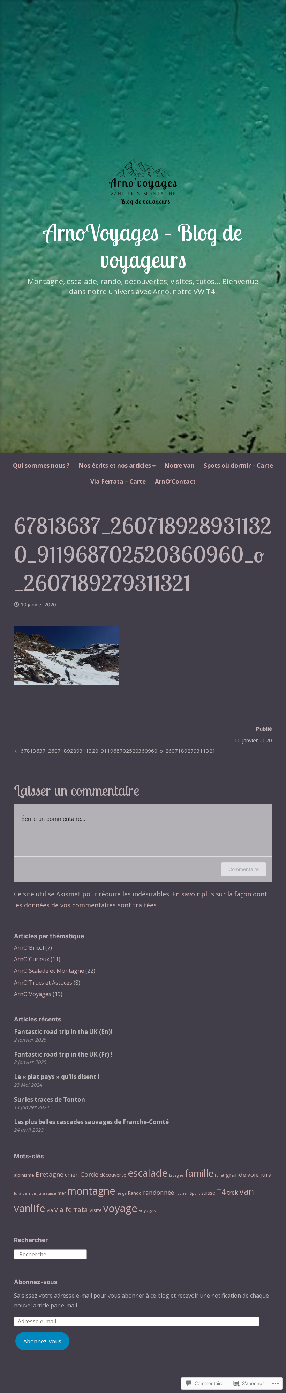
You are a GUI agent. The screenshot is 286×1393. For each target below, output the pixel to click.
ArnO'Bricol (29, 947)
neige (121, 1193)
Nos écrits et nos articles (114, 465)
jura (266, 1174)
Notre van (179, 465)
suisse (208, 1192)
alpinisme (24, 1175)
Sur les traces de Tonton (49, 1099)
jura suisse (47, 1193)
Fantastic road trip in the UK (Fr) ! (63, 1054)
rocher (181, 1193)
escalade (147, 1173)
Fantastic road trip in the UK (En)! (63, 1032)
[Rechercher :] (50, 1253)
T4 (221, 1192)
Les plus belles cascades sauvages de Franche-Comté (91, 1122)
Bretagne (49, 1174)
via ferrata (71, 1209)
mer (62, 1193)
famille (199, 1173)
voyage (120, 1208)
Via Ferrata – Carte (118, 481)
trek (232, 1192)
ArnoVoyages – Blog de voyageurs (143, 246)
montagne (91, 1190)
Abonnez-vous (36, 1281)
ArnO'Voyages (32, 994)
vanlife (29, 1208)
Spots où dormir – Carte (238, 465)
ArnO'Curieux (31, 959)
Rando (135, 1193)
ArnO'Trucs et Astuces (43, 982)
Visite (95, 1209)
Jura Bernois (25, 1193)
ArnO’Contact (175, 481)
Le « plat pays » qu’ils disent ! (56, 1077)
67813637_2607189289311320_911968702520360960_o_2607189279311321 (114, 752)
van (246, 1191)
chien (72, 1175)
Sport (195, 1193)
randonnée (158, 1192)
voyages (147, 1210)
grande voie (242, 1174)
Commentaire (243, 869)
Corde (89, 1174)
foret (219, 1175)
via (50, 1209)
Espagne (176, 1175)
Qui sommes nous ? (41, 465)
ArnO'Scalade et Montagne (49, 971)
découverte (113, 1174)
